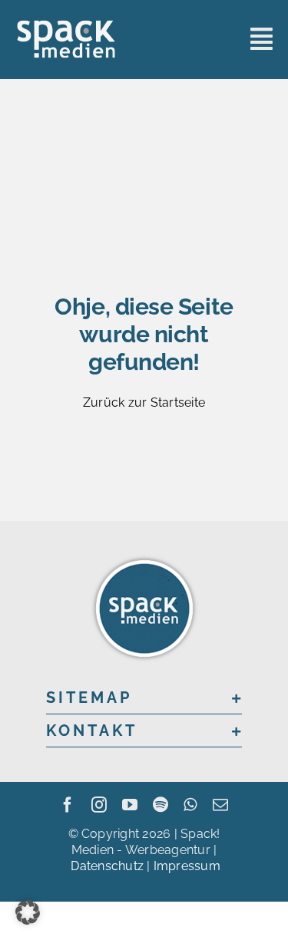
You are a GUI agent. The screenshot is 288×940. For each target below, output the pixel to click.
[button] (144, 697)
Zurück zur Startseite (144, 402)
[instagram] (99, 805)
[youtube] (129, 805)
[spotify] (160, 805)
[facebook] (67, 805)
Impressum (187, 866)
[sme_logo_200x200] (144, 556)
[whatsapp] (190, 805)
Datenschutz (107, 866)
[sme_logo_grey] (66, 25)
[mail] (220, 805)
